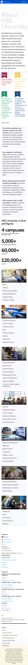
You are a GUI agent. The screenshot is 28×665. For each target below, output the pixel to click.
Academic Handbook (8, 381)
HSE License (4, 562)
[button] (10, 625)
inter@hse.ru (4, 578)
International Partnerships (9, 481)
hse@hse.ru (19, 553)
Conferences (6, 452)
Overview (5, 407)
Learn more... (6, 123)
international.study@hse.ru (7, 585)
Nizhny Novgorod (8, 542)
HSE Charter (4, 564)
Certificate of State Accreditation (9, 560)
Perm (5, 544)
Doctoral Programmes (8, 422)
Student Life (6, 511)
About (4, 627)
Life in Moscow (6, 517)
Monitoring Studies (7, 461)
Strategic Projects (7, 297)
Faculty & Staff (6, 643)
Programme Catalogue (8, 410)
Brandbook (5, 524)
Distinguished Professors (9, 375)
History (4, 284)
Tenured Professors (8, 369)
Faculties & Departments (8, 638)
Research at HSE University (10, 442)
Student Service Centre (9, 419)
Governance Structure (8, 320)
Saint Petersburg (7, 539)
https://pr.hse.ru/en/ (6, 608)
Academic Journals (7, 455)
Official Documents (8, 327)
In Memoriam (6, 339)
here (11, 653)
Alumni (4, 514)
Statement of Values (8, 300)
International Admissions (9, 416)
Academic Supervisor (8, 333)
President (5, 336)
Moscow (6, 537)
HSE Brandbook (5, 567)
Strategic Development (9, 294)
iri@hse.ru (4, 592)
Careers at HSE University (9, 378)
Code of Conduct (7, 323)
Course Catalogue (7, 413)
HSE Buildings (5, 645)
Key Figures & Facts (7, 632)
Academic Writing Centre (9, 458)
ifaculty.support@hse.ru (7, 598)
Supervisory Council (8, 342)
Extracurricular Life (7, 520)
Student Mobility (7, 491)
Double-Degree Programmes (10, 485)
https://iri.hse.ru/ (5, 594)
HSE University (7, 1)
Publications (5, 446)
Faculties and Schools (8, 362)
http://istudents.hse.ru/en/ (8, 587)
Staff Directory (6, 366)
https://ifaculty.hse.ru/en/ (7, 601)
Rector (4, 330)
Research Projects (7, 449)
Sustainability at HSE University (10, 635)
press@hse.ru (4, 605)
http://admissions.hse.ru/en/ (8, 580)
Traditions (5, 288)
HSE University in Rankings (9, 291)
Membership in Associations (10, 488)
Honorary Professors (8, 372)
